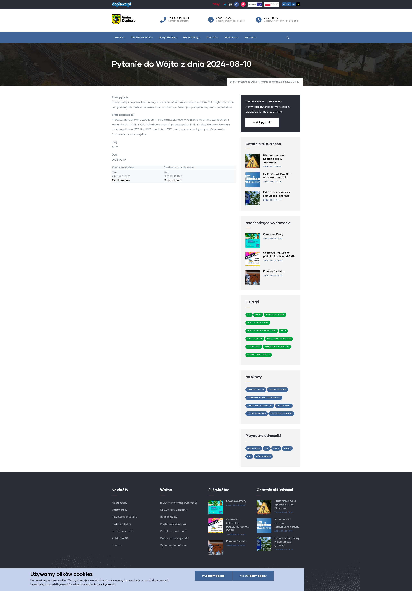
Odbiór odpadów (277, 389)
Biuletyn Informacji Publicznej (178, 502)
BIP (249, 314)
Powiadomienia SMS (257, 322)
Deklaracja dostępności (174, 538)
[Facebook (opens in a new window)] (236, 4)
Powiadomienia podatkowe (261, 330)
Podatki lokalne (121, 524)
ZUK (267, 448)
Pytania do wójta (247, 82)
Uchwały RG (253, 346)
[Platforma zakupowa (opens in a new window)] (230, 4)
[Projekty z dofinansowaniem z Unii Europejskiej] (255, 4)
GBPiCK (287, 448)
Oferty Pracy (284, 405)
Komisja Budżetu (273, 271)
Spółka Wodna (263, 456)
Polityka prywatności (173, 531)
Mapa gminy (253, 448)
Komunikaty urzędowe (174, 510)
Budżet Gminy (254, 339)
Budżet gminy (168, 517)
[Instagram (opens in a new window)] (243, 4)
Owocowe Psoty (273, 234)
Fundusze (230, 37)
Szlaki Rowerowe (256, 413)
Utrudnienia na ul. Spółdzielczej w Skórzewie (274, 159)
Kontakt (249, 37)
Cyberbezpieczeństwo (173, 545)
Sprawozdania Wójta (258, 354)
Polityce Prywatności (105, 584)
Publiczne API (120, 538)
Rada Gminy (190, 37)
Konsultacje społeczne (259, 405)
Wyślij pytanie (262, 122)
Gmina (119, 37)
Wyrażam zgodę (213, 575)
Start (233, 82)
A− (289, 4)
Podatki (211, 37)
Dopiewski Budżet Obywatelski (264, 397)
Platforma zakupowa (173, 524)
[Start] (125, 19)
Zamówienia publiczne (277, 346)
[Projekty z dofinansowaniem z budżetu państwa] (271, 4)
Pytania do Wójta (275, 314)
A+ (284, 4)
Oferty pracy (119, 510)
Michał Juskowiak (121, 180)
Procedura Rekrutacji (279, 339)
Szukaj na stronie (122, 531)
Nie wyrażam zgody (253, 575)
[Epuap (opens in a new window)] (224, 4)
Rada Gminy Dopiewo (281, 413)
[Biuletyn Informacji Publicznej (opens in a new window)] (216, 4)
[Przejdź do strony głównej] (121, 4)
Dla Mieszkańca (141, 37)
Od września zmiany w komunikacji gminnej (286, 542)
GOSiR (276, 448)
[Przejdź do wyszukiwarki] (288, 38)
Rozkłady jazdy (255, 389)
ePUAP (258, 314)
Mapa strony (119, 502)
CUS (249, 456)
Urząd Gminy (167, 37)
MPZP (283, 330)
